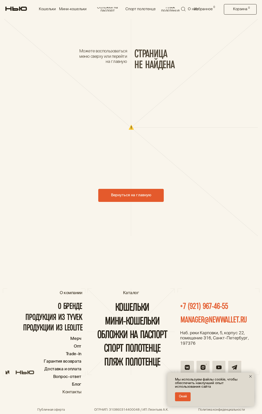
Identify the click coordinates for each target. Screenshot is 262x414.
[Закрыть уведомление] (250, 376)
